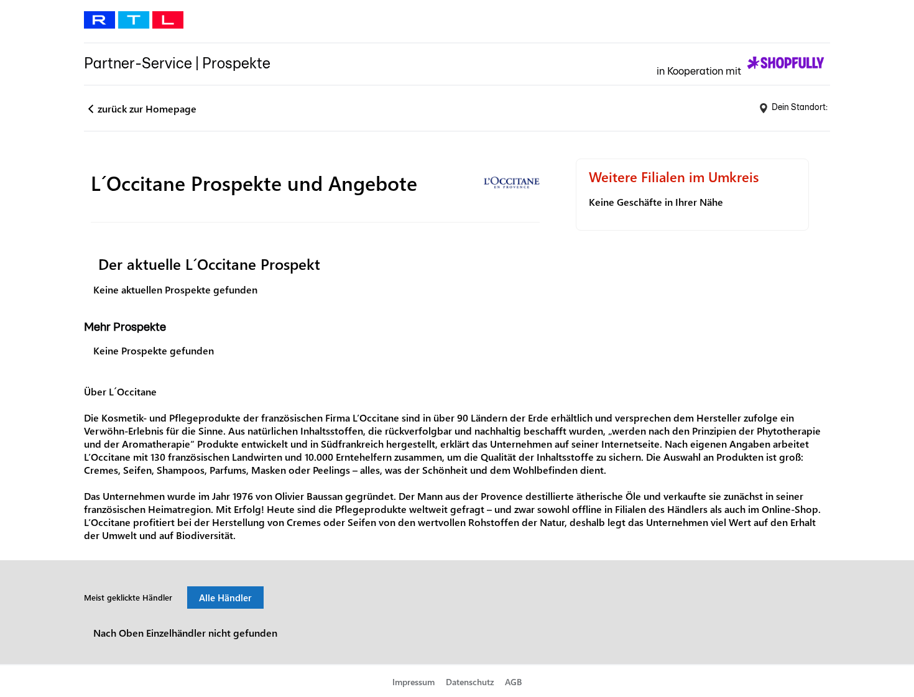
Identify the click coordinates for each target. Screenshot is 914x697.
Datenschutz (470, 682)
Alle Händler (225, 597)
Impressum (413, 682)
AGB (513, 682)
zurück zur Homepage (147, 108)
